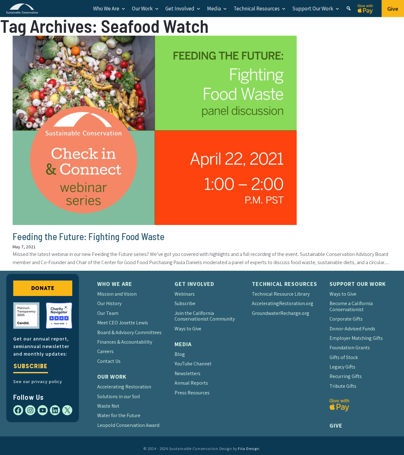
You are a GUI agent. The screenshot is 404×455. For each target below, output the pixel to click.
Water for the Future (118, 415)
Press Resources (192, 392)
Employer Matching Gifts (356, 338)
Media (214, 8)
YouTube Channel (193, 363)
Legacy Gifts (342, 366)
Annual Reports (191, 383)
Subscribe (30, 366)
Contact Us (109, 361)
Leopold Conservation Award (128, 425)
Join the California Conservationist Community (205, 316)
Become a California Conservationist (351, 306)
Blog (180, 354)
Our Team (107, 313)
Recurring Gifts (346, 376)
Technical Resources (257, 8)
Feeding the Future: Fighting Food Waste (88, 236)
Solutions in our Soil (118, 396)
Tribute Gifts (343, 386)
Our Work (142, 8)
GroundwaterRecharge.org (280, 313)
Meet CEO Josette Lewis (122, 322)
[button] (348, 8)
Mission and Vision (117, 294)
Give (392, 8)
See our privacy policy (37, 381)
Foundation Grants (350, 347)
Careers (105, 351)
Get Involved (179, 8)
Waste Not (108, 406)
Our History (109, 303)
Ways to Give (188, 328)
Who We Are (106, 8)
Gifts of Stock (344, 357)
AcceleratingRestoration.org (282, 303)
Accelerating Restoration (124, 386)
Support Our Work (312, 8)
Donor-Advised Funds (352, 328)
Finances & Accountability (124, 342)
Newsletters (187, 373)
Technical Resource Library (281, 294)
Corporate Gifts (346, 319)
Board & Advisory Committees (129, 332)
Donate (42, 288)
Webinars (185, 294)
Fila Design (248, 448)
